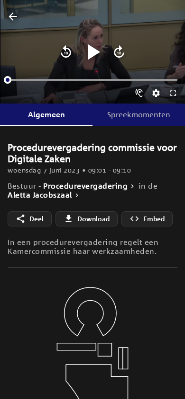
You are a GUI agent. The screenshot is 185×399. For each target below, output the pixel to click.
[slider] (7, 80)
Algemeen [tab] (46, 114)
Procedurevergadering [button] (85, 186)
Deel (36, 219)
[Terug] (13, 17)
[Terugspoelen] (66, 52)
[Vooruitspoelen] (119, 52)
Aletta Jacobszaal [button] (40, 195)
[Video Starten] (92, 52)
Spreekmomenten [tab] (138, 114)
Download (93, 219)
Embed (154, 219)
